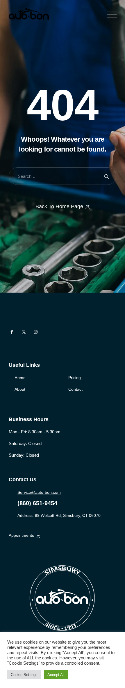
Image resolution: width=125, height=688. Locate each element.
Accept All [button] (56, 675)
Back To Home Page (59, 206)
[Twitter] (24, 332)
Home (20, 377)
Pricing (74, 377)
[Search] (106, 176)
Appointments (21, 535)
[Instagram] (36, 332)
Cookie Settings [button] (24, 675)
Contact (75, 389)
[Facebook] (12, 332)
